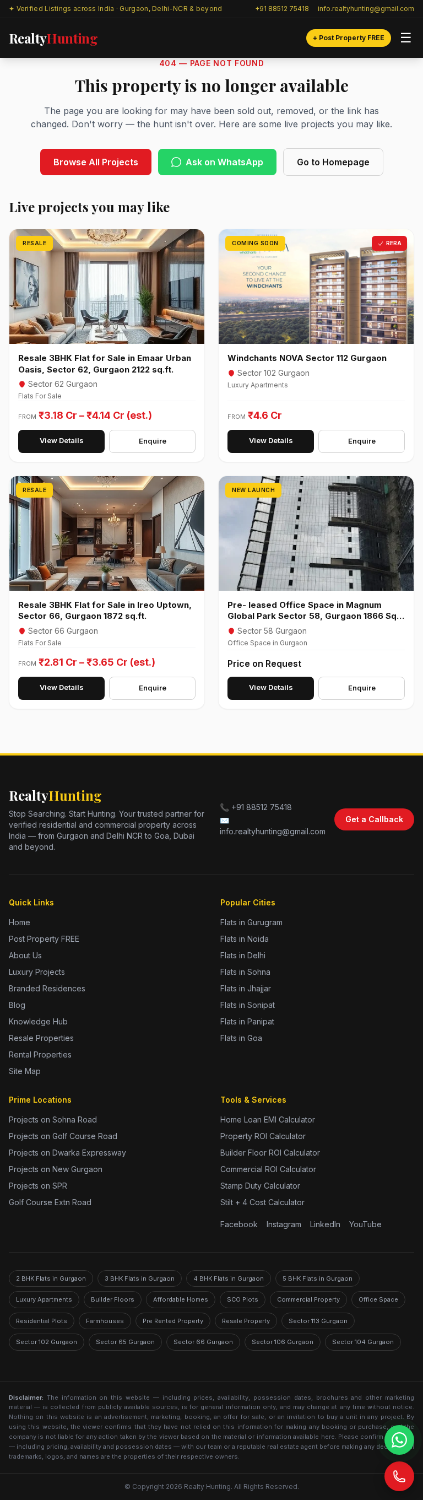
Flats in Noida (244, 938)
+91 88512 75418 (282, 8)
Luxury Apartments (44, 1299)
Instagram (284, 1224)
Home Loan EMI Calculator (267, 1119)
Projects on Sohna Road (53, 1119)
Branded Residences (47, 988)
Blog (17, 1005)
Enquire (152, 440)
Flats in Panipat (247, 1021)
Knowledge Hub (38, 1021)
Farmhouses (105, 1321)
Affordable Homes (180, 1299)
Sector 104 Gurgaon (363, 1342)
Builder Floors (112, 1299)
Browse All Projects (95, 162)
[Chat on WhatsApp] (399, 1440)
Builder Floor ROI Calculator (270, 1152)
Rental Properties (40, 1054)
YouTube (365, 1224)
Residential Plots (41, 1321)
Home (19, 922)
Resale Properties (41, 1038)
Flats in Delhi (242, 955)
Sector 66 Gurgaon (203, 1342)
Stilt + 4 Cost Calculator (262, 1202)
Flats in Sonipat (247, 1005)
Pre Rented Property (173, 1321)
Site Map (25, 1071)
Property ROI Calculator (263, 1136)
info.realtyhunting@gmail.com (366, 8)
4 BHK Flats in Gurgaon (228, 1278)
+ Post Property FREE (348, 38)
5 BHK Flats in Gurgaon (317, 1278)
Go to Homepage (333, 162)
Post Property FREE (44, 938)
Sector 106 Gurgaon (282, 1342)
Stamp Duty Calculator (260, 1185)
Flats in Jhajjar (245, 988)
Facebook (239, 1224)
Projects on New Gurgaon (55, 1169)
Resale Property (246, 1321)
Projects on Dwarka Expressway (67, 1152)
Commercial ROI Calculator (268, 1169)
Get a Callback (374, 819)
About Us (25, 955)
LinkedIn (325, 1224)
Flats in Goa (241, 1038)
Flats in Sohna (245, 971)
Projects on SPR (38, 1185)
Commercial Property (308, 1299)
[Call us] (399, 1476)
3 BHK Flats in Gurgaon (140, 1278)
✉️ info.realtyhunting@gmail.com (273, 826)
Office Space (378, 1299)
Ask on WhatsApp (224, 162)
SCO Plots (242, 1299)
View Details (62, 440)
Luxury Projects (37, 971)
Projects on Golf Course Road (63, 1136)
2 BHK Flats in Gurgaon (51, 1278)
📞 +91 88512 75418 (256, 807)
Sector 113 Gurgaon (318, 1321)
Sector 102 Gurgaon (46, 1342)
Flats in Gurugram (251, 922)
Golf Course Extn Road (50, 1202)
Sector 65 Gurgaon (125, 1342)
